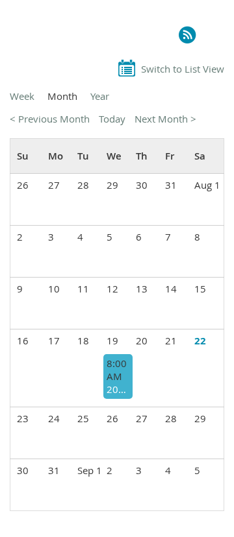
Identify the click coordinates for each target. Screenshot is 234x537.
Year (99, 96)
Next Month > (165, 118)
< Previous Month (50, 118)
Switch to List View (182, 68)
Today (112, 118)
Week (22, 96)
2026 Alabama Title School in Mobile (118, 389)
